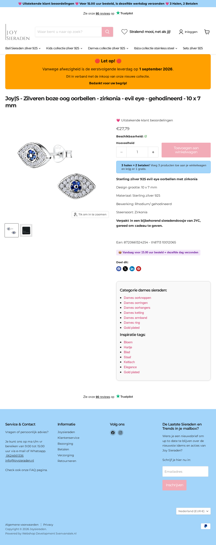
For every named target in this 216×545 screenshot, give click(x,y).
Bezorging (65, 444)
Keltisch (129, 362)
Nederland (191, 511)
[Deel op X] (125, 268)
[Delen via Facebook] (118, 268)
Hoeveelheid (125, 143)
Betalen (63, 449)
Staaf (127, 357)
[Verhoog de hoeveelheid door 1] (153, 152)
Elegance (130, 367)
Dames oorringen (136, 302)
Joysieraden (66, 432)
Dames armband (135, 317)
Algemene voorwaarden (22, 524)
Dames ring (132, 322)
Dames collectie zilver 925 (107, 48)
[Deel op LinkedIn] (132, 268)
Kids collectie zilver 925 (63, 48)
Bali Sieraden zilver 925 (21, 48)
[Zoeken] (107, 32)
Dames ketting (134, 312)
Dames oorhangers (137, 307)
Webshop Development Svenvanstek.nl (49, 533)
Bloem (128, 342)
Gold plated (131, 327)
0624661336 (14, 456)
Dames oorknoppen (137, 297)
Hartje (128, 347)
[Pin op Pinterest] (138, 268)
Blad (127, 352)
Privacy (48, 524)
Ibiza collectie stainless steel (154, 48)
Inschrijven (174, 485)
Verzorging (66, 455)
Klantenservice (68, 438)
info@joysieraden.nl (19, 460)
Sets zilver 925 (193, 48)
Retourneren (67, 461)
